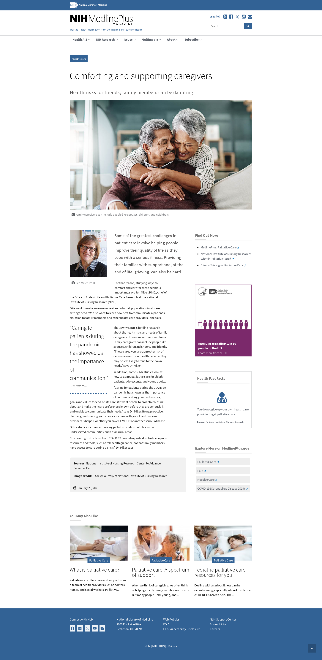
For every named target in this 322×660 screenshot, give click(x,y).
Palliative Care (79, 58)
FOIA (166, 624)
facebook (230, 16)
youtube (243, 16)
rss (224, 16)
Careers (215, 629)
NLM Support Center (223, 619)
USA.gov (172, 646)
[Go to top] (312, 648)
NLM (147, 646)
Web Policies (171, 619)
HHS (162, 646)
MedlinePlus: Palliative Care (218, 247)
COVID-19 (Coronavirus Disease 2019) (221, 488)
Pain (200, 471)
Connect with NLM (81, 619)
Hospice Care (205, 479)
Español (215, 16)
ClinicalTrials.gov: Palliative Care (222, 265)
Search (248, 26)
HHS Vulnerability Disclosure (181, 629)
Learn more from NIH (211, 353)
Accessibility (218, 624)
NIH (154, 646)
